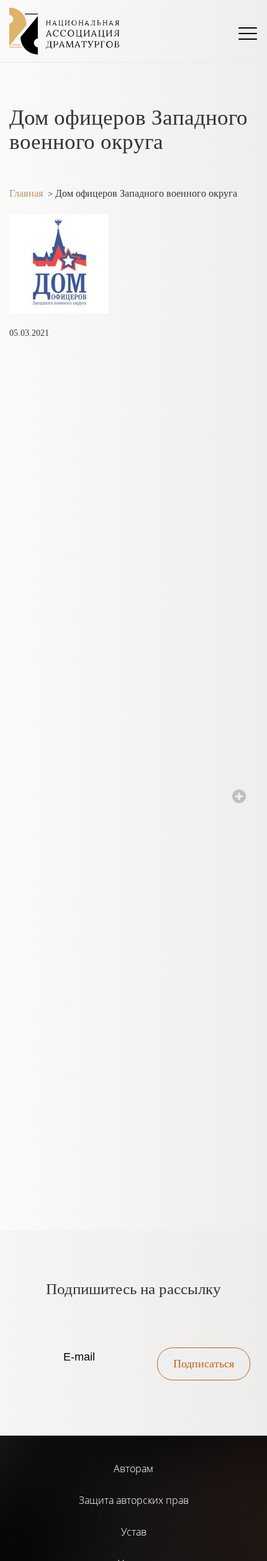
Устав (134, 1532)
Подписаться (203, 1363)
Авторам (133, 1468)
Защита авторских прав (134, 1500)
